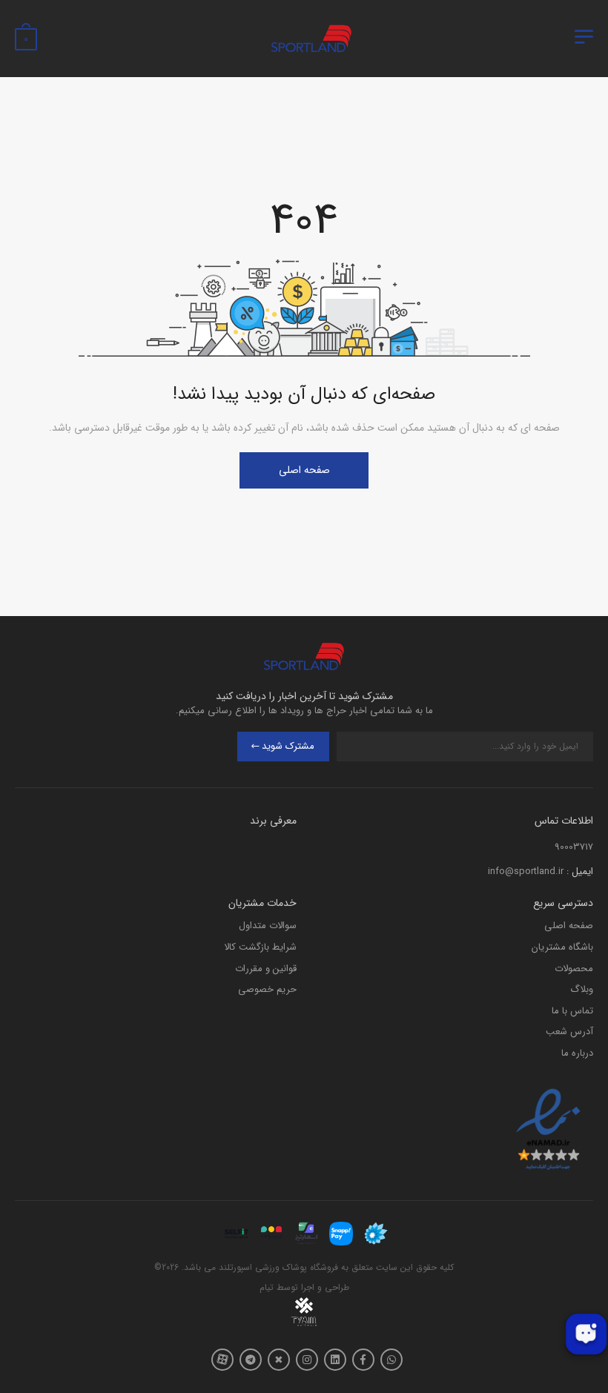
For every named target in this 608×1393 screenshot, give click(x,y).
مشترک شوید (288, 746)
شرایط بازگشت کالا (260, 947)
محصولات (574, 968)
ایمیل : (579, 871)
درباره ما (577, 1053)
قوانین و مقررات (266, 968)
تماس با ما (572, 1011)
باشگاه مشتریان (562, 947)
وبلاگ (581, 989)
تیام (267, 1287)
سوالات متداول (268, 925)
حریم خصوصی (267, 989)
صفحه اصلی (304, 470)
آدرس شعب (569, 1031)
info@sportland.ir (526, 871)
